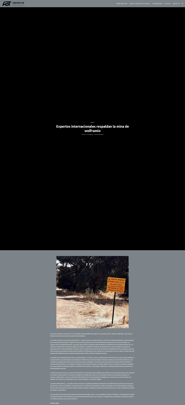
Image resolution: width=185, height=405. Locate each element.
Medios (92, 122)
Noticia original (54, 403)
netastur (84, 134)
